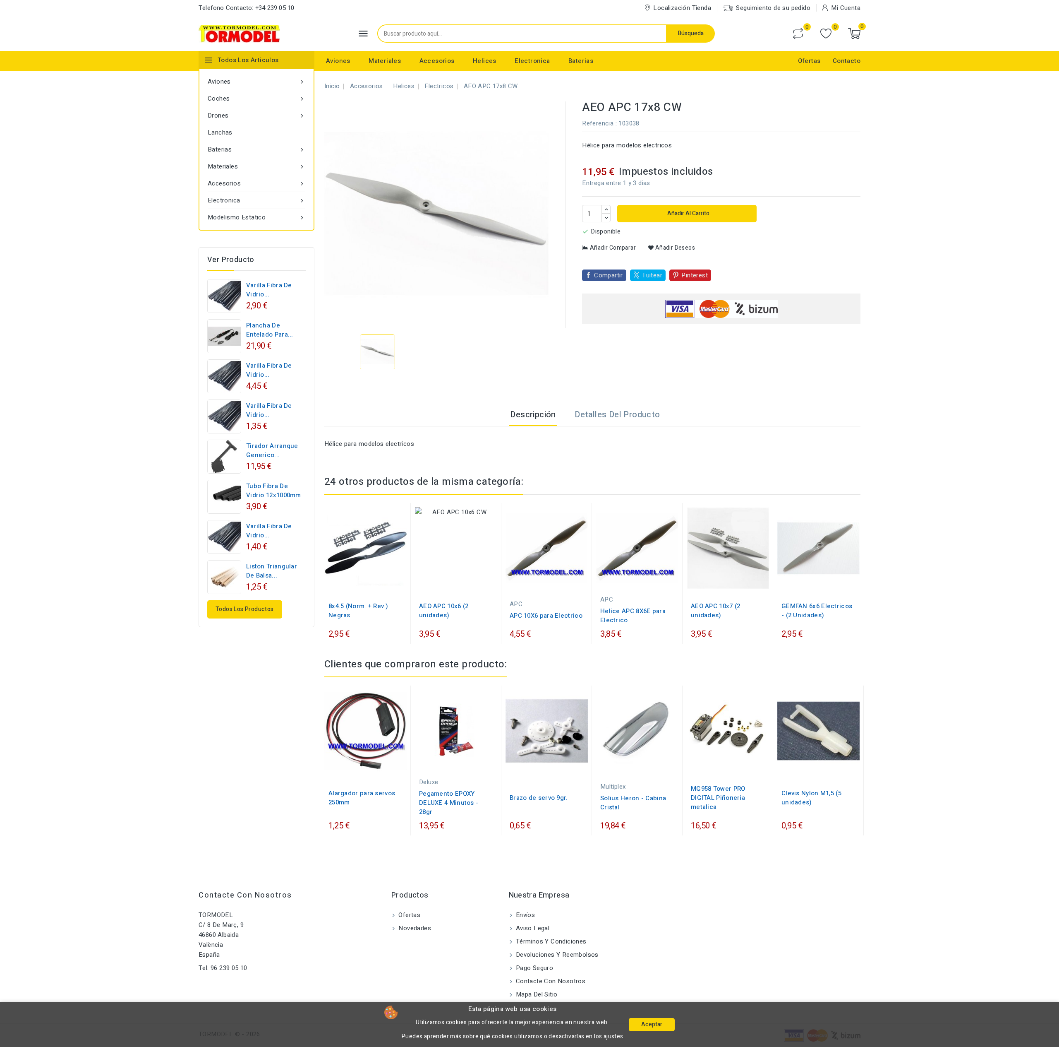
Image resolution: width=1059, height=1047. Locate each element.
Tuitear (652, 275)
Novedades (414, 928)
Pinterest (694, 275)
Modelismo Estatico (256, 217)
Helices (484, 60)
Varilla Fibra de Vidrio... (269, 290)
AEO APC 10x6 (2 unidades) (444, 611)
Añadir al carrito (687, 213)
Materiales (385, 60)
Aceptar (651, 1024)
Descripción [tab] (533, 415)
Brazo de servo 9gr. (539, 797)
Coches (256, 98)
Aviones (338, 60)
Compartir (608, 275)
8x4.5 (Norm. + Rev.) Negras (358, 611)
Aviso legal (532, 928)
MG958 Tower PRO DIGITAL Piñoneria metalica (718, 797)
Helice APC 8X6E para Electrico (633, 616)
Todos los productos (245, 609)
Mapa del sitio (536, 994)
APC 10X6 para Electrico (546, 615)
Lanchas (220, 132)
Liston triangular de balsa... (271, 571)
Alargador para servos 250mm (361, 798)
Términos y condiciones (550, 941)
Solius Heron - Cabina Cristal (633, 803)
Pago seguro (533, 967)
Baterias (580, 60)
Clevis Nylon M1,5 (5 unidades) (811, 798)
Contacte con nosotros (245, 895)
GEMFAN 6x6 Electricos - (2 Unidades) (816, 611)
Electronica (532, 60)
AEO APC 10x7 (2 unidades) (715, 611)
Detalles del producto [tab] (617, 415)
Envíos (524, 914)
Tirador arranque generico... (272, 450)
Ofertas (809, 60)
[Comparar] (798, 33)
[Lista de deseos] (825, 33)
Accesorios (437, 60)
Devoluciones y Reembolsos (556, 954)
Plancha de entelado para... (269, 330)
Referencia (597, 123)
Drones (256, 115)
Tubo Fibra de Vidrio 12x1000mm (273, 490)
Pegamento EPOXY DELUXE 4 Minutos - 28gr (448, 802)
